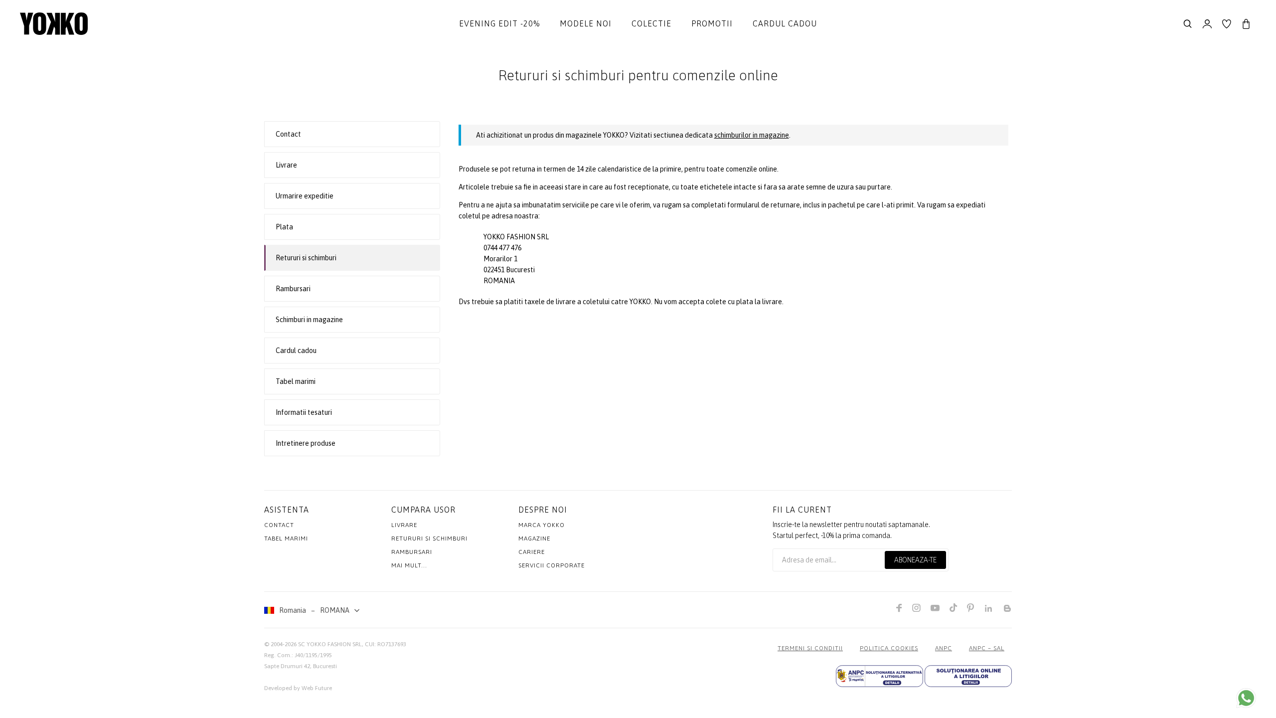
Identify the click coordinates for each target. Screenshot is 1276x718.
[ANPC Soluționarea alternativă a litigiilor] (879, 676)
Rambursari (293, 289)
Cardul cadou (785, 23)
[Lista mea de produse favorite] (1226, 23)
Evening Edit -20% (499, 23)
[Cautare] (1187, 23)
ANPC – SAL (986, 648)
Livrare (286, 165)
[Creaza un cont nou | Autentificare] (1207, 24)
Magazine (534, 538)
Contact (288, 134)
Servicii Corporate (551, 565)
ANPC (943, 648)
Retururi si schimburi (306, 258)
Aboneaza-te (915, 560)
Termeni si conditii (810, 648)
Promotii (712, 23)
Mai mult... (409, 565)
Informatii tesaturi (304, 412)
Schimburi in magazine (309, 320)
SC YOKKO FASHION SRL (330, 644)
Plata (284, 227)
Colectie (651, 23)
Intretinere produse (305, 443)
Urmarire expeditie (304, 196)
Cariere (531, 551)
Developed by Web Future (298, 688)
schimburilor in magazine (751, 135)
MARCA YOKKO (541, 525)
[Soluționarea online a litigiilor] (968, 676)
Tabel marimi (296, 381)
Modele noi (586, 23)
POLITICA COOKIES (889, 648)
